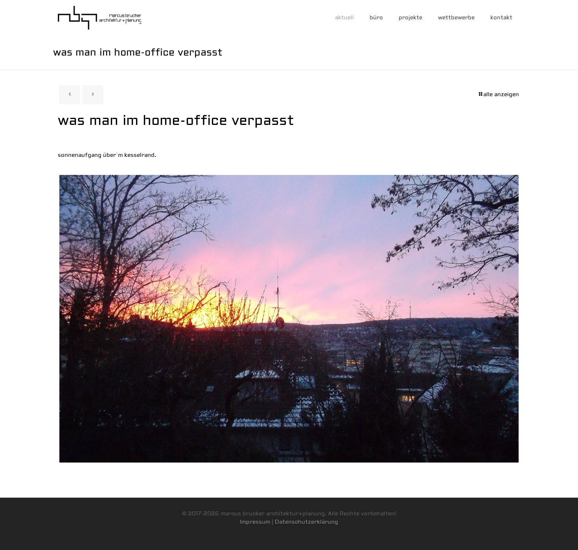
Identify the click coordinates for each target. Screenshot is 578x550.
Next (530, 319)
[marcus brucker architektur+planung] (99, 17)
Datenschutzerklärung (306, 522)
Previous (47, 319)
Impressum (255, 522)
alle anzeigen (501, 94)
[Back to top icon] (540, 534)
